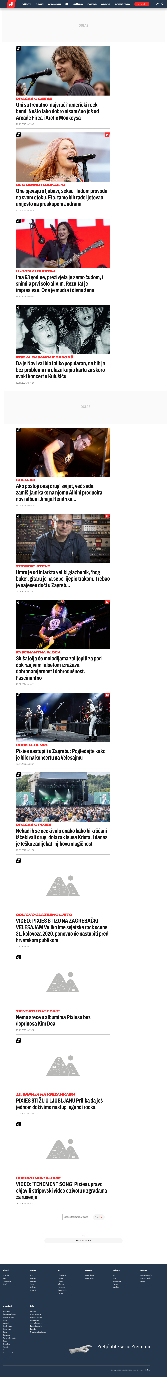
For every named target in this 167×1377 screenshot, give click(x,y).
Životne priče (62, 1290)
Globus (5, 1320)
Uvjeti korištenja (35, 1314)
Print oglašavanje (36, 1326)
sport (33, 1270)
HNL (31, 1275)
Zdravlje (60, 1281)
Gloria (5, 1332)
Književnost (117, 1281)
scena (143, 1270)
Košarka (33, 1281)
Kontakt (33, 1329)
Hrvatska (6, 1275)
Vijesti (26, 4)
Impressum (34, 1311)
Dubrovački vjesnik (9, 1338)
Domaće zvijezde (146, 1275)
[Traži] (162, 4)
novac (88, 1270)
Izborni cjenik (34, 1320)
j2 (59, 1270)
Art (114, 1275)
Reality (142, 1281)
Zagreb (5, 1284)
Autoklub (6, 1323)
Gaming (60, 1293)
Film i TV (116, 1278)
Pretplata (142, 4)
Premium (54, 4)
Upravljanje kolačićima (38, 1332)
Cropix (5, 1350)
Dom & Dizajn (7, 1326)
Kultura (78, 4)
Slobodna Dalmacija (9, 1314)
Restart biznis (89, 1275)
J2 (66, 4)
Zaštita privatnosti (36, 1317)
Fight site (33, 1287)
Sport (40, 4)
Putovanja (61, 1287)
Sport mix (33, 1290)
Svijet (4, 1278)
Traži (97, 1217)
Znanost (60, 1278)
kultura (116, 1270)
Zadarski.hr (6, 1344)
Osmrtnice (122, 4)
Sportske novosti (8, 1317)
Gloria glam (6, 1335)
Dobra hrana (7, 1329)
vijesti (6, 1270)
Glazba (115, 1284)
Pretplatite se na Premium (123, 1346)
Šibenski (5, 1347)
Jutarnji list (6, 1311)
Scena (105, 4)
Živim (5, 1341)
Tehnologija (62, 1275)
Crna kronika (7, 1281)
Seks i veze (61, 1284)
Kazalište (116, 1287)
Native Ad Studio (8, 1353)
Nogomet (33, 1278)
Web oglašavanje (36, 1323)
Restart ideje (89, 1278)
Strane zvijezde (145, 1278)
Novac (92, 4)
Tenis (32, 1284)
